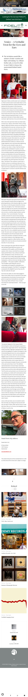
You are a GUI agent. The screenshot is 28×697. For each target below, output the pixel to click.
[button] (2, 694)
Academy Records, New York (8, 553)
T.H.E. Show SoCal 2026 (7, 521)
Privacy (24, 664)
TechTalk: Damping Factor (7, 617)
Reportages (8, 519)
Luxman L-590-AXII (14, 642)
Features (3, 519)
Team (12, 665)
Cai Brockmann (14, 38)
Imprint (20, 664)
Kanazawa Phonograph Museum (9, 585)
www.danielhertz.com (6, 451)
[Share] (12, 481)
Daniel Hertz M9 (14, 631)
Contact (15, 665)
